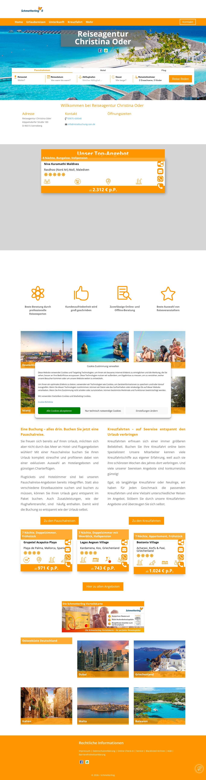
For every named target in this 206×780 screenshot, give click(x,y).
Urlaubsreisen (36, 22)
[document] (103, 38)
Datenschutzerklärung (104, 750)
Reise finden (180, 79)
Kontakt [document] (71, 114)
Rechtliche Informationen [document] (101, 743)
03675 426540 (75, 118)
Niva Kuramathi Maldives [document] (61, 164)
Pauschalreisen (42, 70)
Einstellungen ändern (147, 410)
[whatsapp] (105, 51)
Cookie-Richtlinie (45, 402)
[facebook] (100, 51)
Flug (164, 70)
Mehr (89, 22)
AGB (169, 750)
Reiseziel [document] (22, 77)
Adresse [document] (28, 114)
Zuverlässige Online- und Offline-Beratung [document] (125, 308)
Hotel (103, 70)
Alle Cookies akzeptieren (59, 410)
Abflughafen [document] (88, 77)
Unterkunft (56, 22)
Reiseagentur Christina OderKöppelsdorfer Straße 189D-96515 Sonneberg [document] (36, 122)
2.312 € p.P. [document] (105, 189)
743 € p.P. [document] (104, 568)
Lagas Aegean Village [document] (94, 542)
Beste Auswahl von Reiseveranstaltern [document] (168, 308)
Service (139, 750)
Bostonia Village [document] (148, 542)
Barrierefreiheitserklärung (92, 754)
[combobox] (31, 80)
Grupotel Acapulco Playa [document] (40, 542)
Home (19, 22)
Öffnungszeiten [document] (119, 114)
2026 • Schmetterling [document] (104, 775)
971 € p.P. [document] (48, 568)
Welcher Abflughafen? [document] (92, 80)
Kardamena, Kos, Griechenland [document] (99, 548)
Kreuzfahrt (75, 22)
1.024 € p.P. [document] (161, 571)
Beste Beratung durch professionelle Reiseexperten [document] (38, 310)
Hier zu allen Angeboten (103, 586)
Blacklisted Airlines (155, 750)
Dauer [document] (119, 77)
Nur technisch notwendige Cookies (103, 410)
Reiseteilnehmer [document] (146, 77)
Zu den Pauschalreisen (59, 521)
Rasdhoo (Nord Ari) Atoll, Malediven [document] (66, 169)
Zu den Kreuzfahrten (146, 521)
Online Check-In (126, 750)
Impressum (84, 750)
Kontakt (187, 22)
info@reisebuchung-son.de (81, 124)
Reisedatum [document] (57, 77)
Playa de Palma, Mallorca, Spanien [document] (45, 548)
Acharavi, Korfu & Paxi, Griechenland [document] (151, 549)
